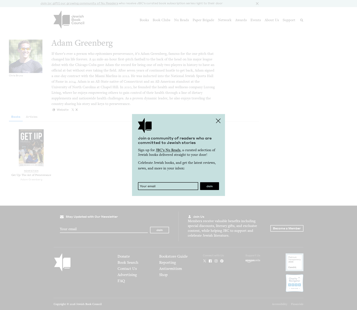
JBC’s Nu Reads (168, 150)
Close (218, 120)
